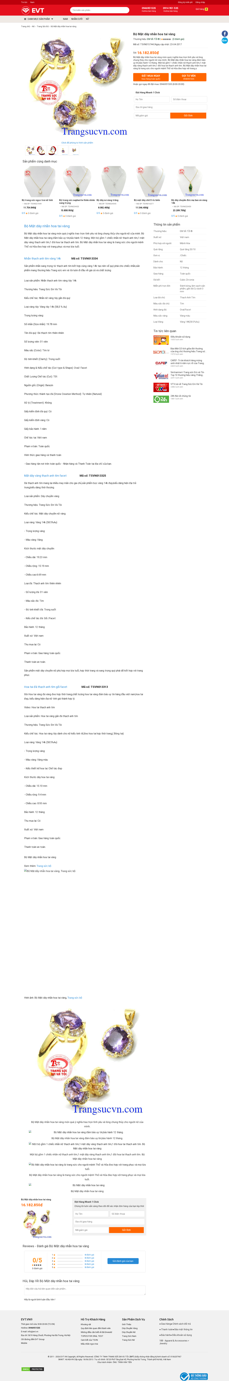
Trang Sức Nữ (128, 1340)
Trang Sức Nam (129, 1336)
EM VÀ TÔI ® (153, 39)
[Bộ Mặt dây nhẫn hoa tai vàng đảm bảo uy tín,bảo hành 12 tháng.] (41, 150)
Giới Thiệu (126, 1324)
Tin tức (24, 2)
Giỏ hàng (201, 9)
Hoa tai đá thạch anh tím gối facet (45, 686)
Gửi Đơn (188, 115)
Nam (32, 2)
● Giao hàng (165, 1324)
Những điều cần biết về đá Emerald (96, 1332)
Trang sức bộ (44, 866)
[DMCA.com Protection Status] (32, 1370)
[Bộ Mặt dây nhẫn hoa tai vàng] (74, 150)
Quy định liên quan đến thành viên (96, 1328)
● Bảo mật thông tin (183, 1329)
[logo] (40, 10)
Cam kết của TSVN (89, 1340)
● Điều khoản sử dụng (181, 1335)
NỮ (87, 19)
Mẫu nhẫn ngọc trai (89, 1344)
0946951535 (166, 84)
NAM (65, 19)
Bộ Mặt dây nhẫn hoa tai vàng (47, 226)
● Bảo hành (164, 1335)
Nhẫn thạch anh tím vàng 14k (42, 258)
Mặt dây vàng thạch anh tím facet (45, 475)
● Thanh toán (166, 1329)
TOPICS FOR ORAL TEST (92, 1336)
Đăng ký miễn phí (185, 2)
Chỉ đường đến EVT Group (33, 1339)
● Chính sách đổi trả (181, 1324)
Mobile (24, 1343)
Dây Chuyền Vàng (130, 1328)
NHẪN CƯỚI (76, 19)
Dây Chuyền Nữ (129, 1332)
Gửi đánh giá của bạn (123, 1261)
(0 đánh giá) (178, 39)
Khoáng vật (86, 1324)
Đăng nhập (200, 2)
